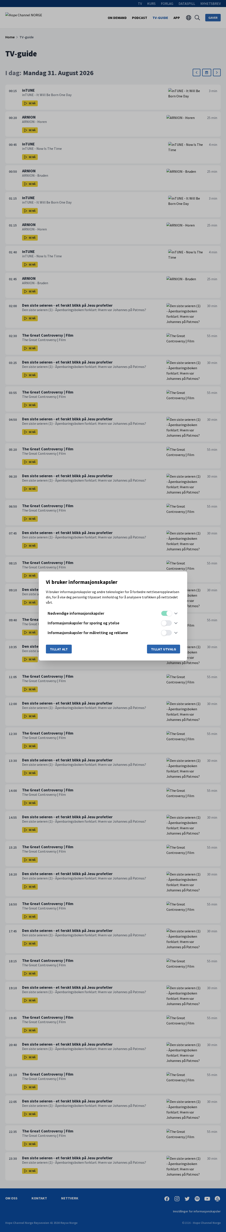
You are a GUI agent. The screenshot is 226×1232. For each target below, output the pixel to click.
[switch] (166, 613)
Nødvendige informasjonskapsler (76, 613)
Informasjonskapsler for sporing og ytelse (83, 622)
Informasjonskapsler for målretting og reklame (88, 632)
